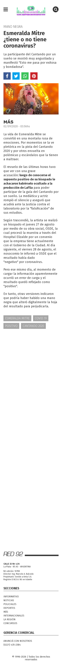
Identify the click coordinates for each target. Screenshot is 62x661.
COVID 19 (41, 318)
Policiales (9, 604)
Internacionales (13, 615)
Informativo (11, 596)
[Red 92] (31, 9)
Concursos (10, 623)
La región (9, 619)
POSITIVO (11, 326)
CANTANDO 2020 (33, 326)
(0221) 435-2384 (12, 644)
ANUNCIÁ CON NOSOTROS (17, 640)
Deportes (9, 608)
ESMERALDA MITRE (17, 318)
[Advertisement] (31, 365)
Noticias (8, 600)
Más (5, 611)
